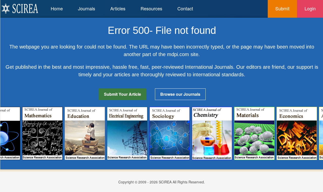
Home (57, 8)
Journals (86, 8)
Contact (185, 8)
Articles (117, 8)
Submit (282, 8)
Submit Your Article (122, 94)
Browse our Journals (180, 94)
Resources (151, 8)
